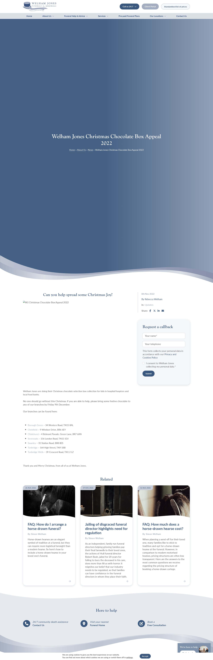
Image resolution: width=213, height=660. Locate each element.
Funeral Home (97, 625)
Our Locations (156, 16)
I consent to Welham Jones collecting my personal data (161, 365)
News (90, 149)
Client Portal (150, 6)
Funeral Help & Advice (74, 16)
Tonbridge (33, 447)
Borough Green (35, 425)
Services (102, 16)
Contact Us (181, 16)
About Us (46, 16)
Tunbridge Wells (36, 451)
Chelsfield (32, 429)
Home (29, 16)
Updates (149, 304)
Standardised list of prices (175, 6)
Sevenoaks (33, 438)
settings (129, 658)
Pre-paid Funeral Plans (129, 16)
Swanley (32, 443)
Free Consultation (156, 625)
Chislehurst (33, 434)
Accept (145, 656)
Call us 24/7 (128, 6)
